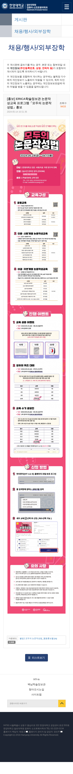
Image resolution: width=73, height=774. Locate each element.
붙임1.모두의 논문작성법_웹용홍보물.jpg (38, 638)
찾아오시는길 (36, 689)
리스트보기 (38, 657)
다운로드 (13, 638)
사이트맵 (36, 694)
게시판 (20, 19)
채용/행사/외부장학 (32, 31)
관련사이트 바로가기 (18, 703)
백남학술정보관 (36, 684)
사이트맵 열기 (66, 6)
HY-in (36, 679)
